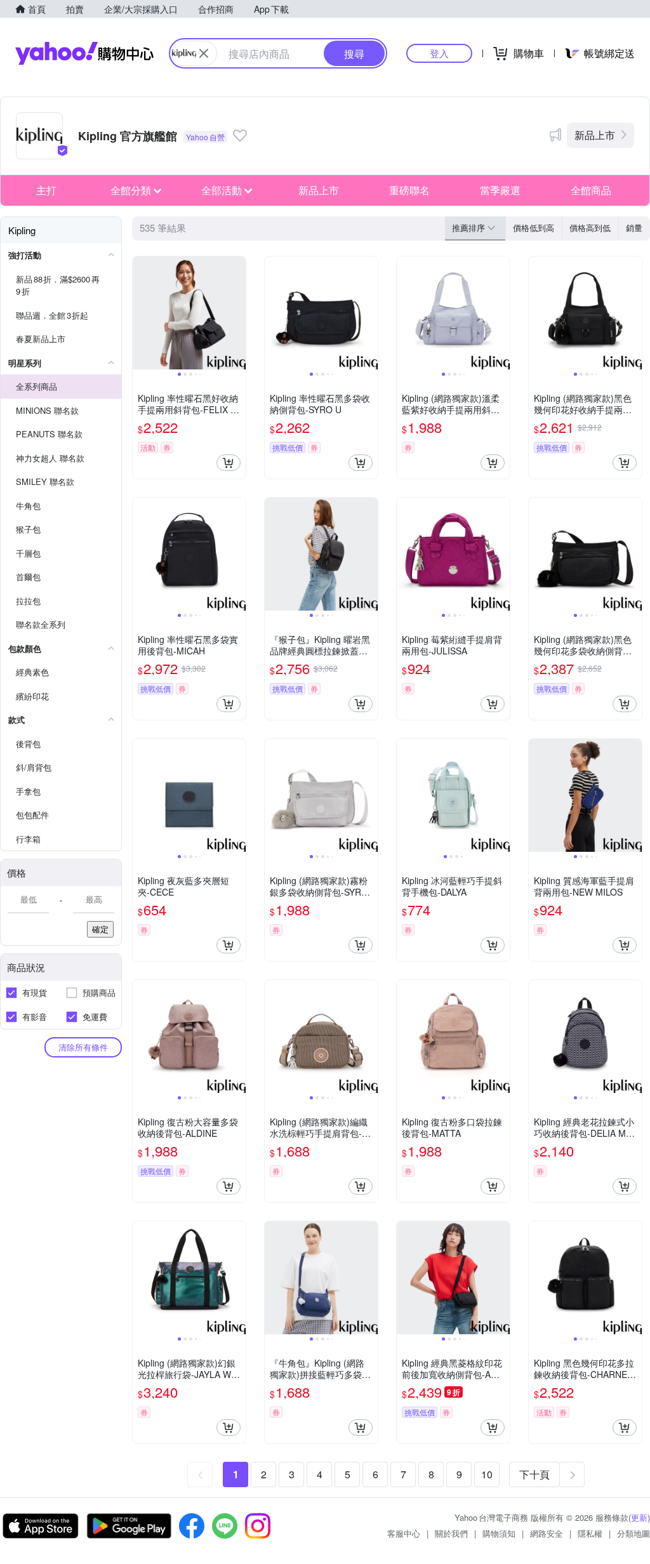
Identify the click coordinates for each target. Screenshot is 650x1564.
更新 (639, 1517)
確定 (100, 929)
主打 (46, 190)
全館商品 (591, 190)
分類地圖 (633, 1533)
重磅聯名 (409, 190)
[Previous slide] (141, 313)
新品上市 (594, 135)
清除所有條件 (83, 1047)
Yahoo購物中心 (84, 53)
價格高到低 (590, 228)
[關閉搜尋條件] (203, 53)
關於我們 (451, 1533)
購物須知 (498, 1533)
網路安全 (546, 1533)
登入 (439, 53)
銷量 (634, 228)
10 (487, 1474)
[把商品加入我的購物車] (228, 462)
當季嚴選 (500, 190)
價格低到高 (533, 228)
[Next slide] (237, 313)
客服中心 (403, 1533)
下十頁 (534, 1474)
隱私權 (590, 1533)
